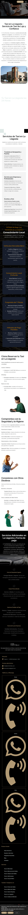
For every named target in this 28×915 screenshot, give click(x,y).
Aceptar (4, 912)
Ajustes (16, 912)
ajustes (11, 910)
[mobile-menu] (26, 2)
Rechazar (10, 912)
